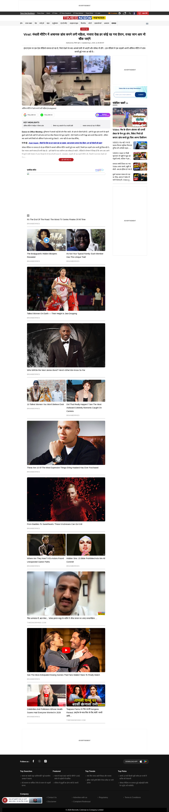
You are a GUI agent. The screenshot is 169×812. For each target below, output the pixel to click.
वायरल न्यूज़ (84, 29)
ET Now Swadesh (65, 13)
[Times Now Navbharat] (84, 17)
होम (21, 23)
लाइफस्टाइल (74, 23)
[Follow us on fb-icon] (33, 761)
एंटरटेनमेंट (63, 23)
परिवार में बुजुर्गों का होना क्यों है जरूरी (66, 783)
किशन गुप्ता (77, 43)
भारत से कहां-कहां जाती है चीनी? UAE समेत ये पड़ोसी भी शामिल (67, 777)
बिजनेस (83, 23)
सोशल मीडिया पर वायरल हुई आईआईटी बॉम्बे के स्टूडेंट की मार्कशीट (134, 784)
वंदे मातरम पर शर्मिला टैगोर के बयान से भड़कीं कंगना (36, 784)
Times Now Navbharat (27, 13)
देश (36, 23)
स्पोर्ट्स (41, 23)
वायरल (114, 23)
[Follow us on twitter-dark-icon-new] (39, 761)
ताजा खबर (28, 23)
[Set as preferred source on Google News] (102, 115)
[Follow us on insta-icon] (45, 761)
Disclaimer (51, 802)
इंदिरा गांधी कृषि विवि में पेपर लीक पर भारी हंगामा (100, 781)
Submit (140, 94)
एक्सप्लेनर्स (97, 23)
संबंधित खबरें (119, 102)
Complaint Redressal (81, 802)
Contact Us (52, 797)
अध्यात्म (106, 23)
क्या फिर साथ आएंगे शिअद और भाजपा (99, 776)
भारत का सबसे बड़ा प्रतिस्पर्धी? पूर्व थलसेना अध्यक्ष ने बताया (36, 777)
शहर (48, 23)
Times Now (40, 13)
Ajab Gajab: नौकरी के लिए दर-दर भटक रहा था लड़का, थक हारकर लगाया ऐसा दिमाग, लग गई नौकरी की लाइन (65, 143)
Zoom (48, 13)
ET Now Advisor (78, 13)
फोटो (90, 23)
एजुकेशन (55, 23)
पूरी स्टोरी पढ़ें (65, 159)
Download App (131, 761)
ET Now (54, 13)
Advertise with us (80, 797)
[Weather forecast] (125, 13)
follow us (32, 115)
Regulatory (103, 797)
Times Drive (89, 13)
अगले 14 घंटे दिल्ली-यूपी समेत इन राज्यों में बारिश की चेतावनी (133, 777)
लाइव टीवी (144, 13)
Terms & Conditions (133, 797)
